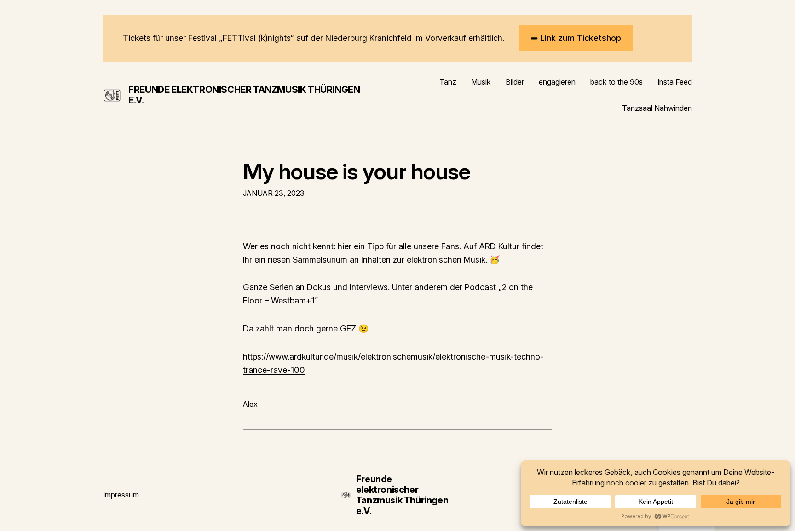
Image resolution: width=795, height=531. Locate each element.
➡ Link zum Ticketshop (576, 38)
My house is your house (356, 171)
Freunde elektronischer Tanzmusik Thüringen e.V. (244, 95)
